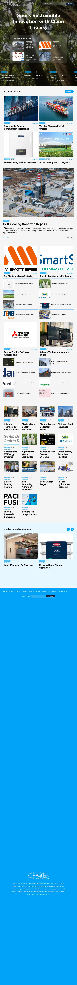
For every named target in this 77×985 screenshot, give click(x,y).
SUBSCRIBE (50, 596)
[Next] (72, 529)
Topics (18, 591)
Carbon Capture (34, 591)
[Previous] (68, 529)
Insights (24, 591)
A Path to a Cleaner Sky (49, 591)
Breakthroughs (8, 591)
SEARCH (70, 3)
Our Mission (63, 591)
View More (69, 91)
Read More (69, 237)
